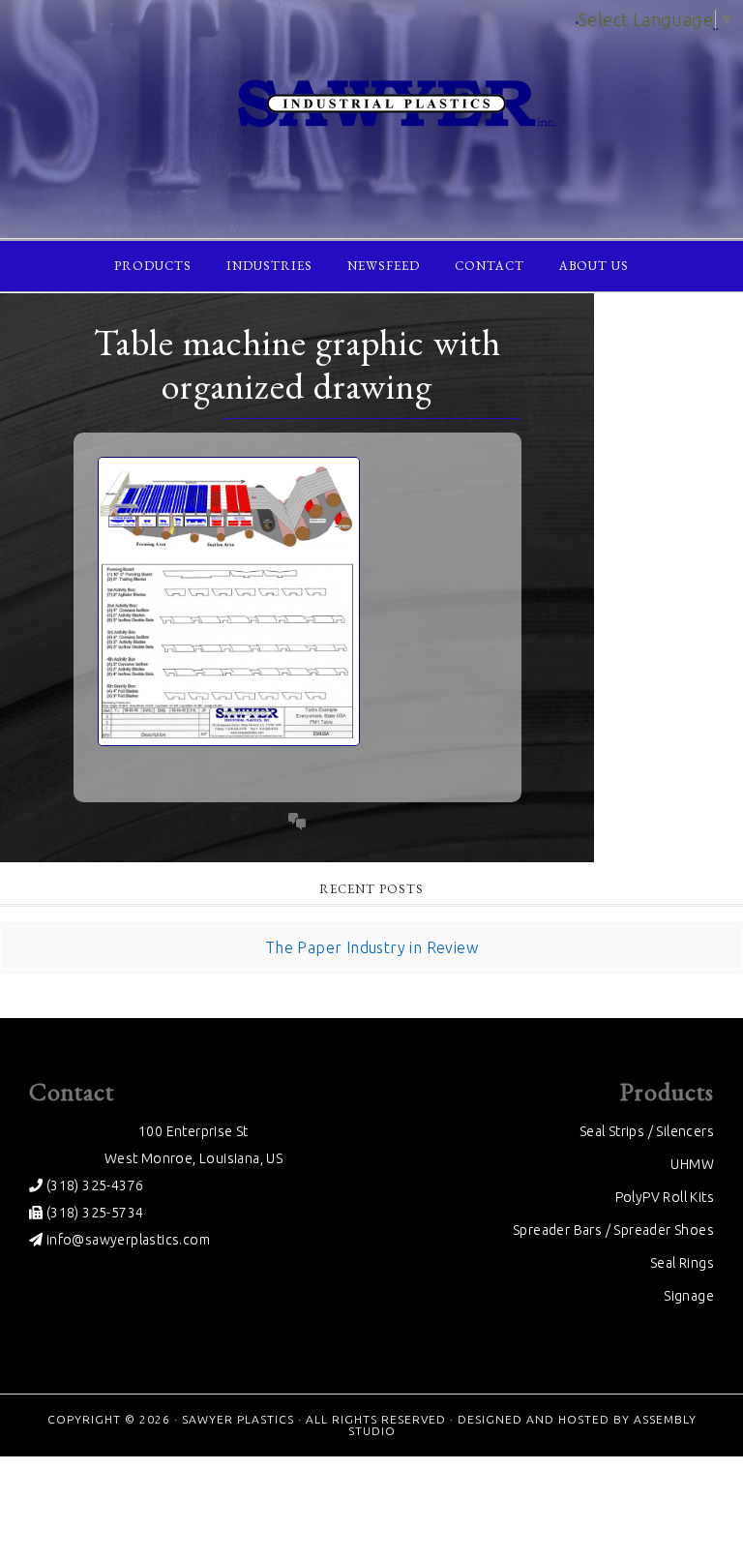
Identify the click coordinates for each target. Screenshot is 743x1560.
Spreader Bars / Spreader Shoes (613, 1230)
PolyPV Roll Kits (664, 1197)
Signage (689, 1296)
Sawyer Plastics (238, 1419)
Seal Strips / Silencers (647, 1131)
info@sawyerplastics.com (126, 1239)
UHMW (692, 1164)
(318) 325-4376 (93, 1185)
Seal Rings (682, 1263)
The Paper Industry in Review (371, 947)
